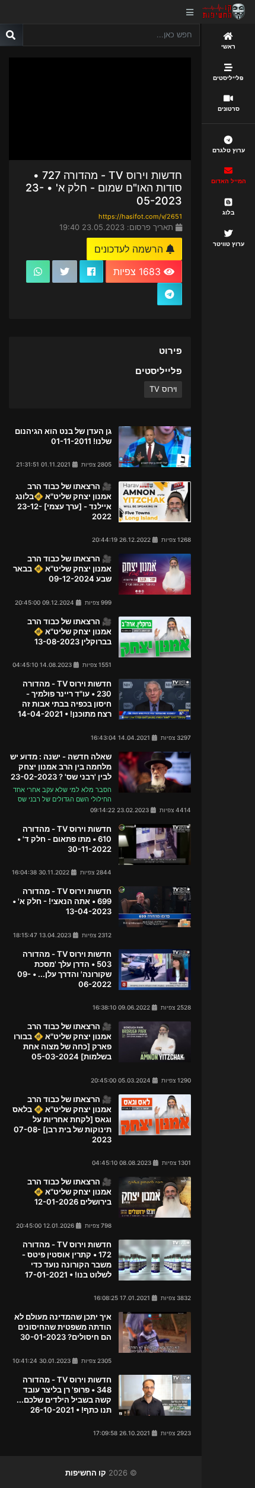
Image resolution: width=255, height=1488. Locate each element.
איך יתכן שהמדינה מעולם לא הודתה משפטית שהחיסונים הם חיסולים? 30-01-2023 (62, 1327)
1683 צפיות (138, 271)
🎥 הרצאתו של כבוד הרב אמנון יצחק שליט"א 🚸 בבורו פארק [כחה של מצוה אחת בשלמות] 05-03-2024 (62, 1041)
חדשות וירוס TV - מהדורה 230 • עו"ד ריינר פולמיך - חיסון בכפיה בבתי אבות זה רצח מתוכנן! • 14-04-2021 (64, 699)
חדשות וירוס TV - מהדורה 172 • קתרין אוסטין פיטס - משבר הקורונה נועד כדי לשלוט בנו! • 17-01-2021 (66, 1259)
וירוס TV (163, 389)
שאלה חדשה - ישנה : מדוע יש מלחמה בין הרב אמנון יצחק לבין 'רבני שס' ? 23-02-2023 (60, 766)
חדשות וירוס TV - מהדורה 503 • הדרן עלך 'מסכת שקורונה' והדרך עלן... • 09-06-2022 (64, 969)
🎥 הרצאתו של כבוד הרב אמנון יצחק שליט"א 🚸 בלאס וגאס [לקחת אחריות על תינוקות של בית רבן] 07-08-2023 (61, 1119)
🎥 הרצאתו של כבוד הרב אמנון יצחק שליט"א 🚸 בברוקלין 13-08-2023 (69, 631)
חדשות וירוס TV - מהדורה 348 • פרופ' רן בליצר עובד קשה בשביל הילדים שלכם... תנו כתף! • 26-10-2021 (64, 1394)
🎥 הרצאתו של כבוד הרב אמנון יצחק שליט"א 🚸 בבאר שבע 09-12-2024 (62, 568)
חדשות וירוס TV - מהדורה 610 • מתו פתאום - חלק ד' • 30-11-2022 (64, 839)
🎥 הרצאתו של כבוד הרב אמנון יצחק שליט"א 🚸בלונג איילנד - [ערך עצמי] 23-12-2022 (63, 501)
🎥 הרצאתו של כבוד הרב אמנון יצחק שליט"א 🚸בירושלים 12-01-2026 (69, 1191)
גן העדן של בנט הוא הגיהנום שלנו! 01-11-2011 (63, 436)
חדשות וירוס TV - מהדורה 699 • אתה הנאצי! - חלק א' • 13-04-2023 (61, 901)
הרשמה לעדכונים (130, 249)
